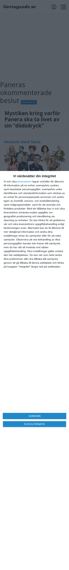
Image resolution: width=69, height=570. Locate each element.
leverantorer (24, 181)
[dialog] (34, 370)
